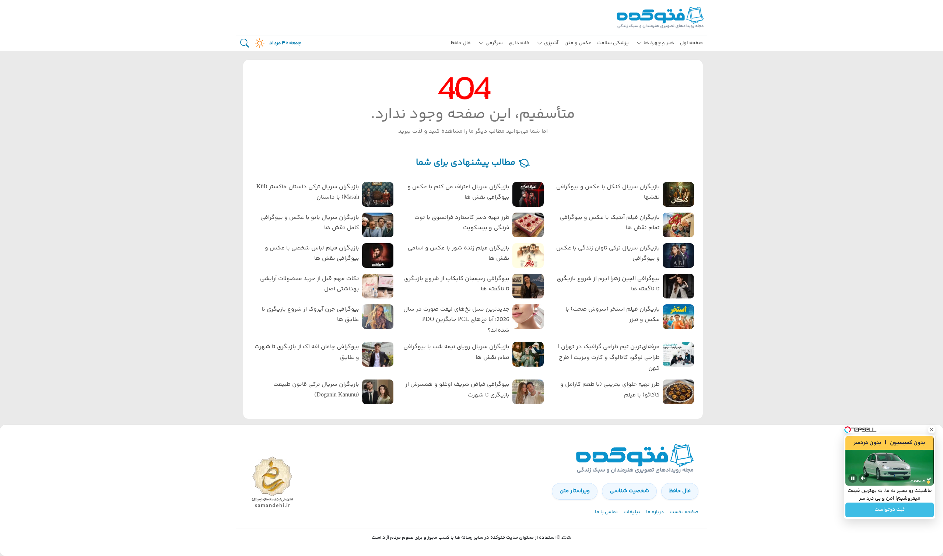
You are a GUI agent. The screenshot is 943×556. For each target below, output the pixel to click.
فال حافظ (461, 43)
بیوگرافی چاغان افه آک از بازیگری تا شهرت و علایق (307, 352)
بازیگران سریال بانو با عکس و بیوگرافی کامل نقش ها (309, 223)
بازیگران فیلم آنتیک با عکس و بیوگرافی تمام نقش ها (610, 223)
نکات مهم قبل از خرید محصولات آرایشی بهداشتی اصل (309, 284)
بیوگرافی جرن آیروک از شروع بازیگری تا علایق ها (310, 315)
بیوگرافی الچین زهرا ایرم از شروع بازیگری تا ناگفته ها (608, 284)
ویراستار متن (575, 491)
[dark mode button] (258, 43)
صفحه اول (691, 43)
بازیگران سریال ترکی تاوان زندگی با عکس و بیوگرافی (608, 253)
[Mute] (863, 478)
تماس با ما (606, 512)
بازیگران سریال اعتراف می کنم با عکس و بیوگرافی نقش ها (458, 192)
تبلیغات (632, 512)
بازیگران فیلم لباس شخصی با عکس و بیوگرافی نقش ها (312, 253)
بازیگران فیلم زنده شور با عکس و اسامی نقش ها (458, 253)
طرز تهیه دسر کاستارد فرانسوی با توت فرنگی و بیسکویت (461, 223)
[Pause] (852, 478)
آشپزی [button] (551, 43)
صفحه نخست (684, 512)
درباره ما (655, 512)
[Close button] (931, 429)
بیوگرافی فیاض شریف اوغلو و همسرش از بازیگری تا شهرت (457, 390)
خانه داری (519, 43)
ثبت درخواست (889, 510)
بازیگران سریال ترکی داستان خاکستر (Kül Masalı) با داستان (307, 192)
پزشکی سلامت (613, 43)
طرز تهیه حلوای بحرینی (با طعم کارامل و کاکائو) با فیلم (610, 390)
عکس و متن (577, 43)
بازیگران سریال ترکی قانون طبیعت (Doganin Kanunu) (316, 390)
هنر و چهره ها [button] (659, 43)
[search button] (244, 43)
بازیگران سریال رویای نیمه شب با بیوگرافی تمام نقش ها (456, 352)
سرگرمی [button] (494, 43)
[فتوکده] (661, 17)
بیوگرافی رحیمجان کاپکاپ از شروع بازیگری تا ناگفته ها (456, 284)
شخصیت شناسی (629, 491)
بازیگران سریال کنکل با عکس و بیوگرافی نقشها (608, 192)
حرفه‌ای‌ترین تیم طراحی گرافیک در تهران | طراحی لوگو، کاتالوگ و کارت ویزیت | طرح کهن (609, 357)
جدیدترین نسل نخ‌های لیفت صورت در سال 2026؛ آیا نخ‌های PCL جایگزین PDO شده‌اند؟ (456, 320)
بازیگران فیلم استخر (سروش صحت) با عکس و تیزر (612, 315)
